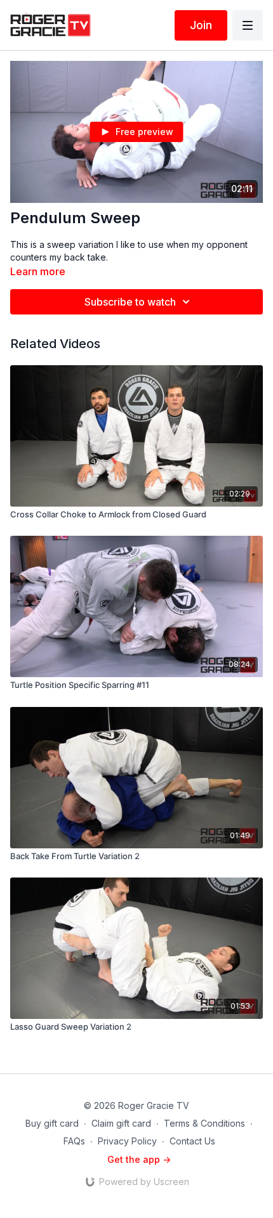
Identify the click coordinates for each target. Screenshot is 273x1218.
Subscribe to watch (130, 301)
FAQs (74, 1141)
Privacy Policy (127, 1141)
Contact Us (192, 1141)
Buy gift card (52, 1123)
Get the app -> (139, 1159)
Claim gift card (121, 1123)
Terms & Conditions (204, 1123)
